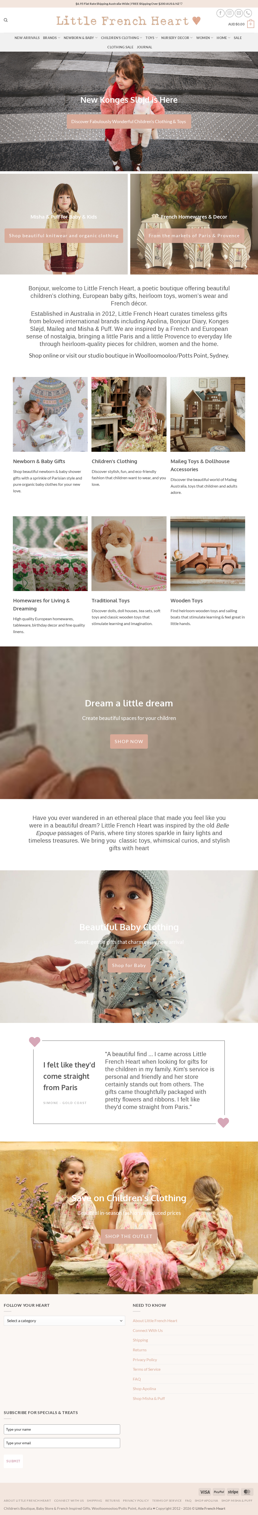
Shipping (140, 1339)
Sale (238, 38)
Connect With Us (148, 1330)
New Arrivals (27, 38)
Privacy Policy (145, 1359)
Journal (144, 47)
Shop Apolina (144, 1388)
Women (203, 38)
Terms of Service (146, 1369)
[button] (241, 24)
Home (222, 38)
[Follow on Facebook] (220, 13)
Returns (140, 1349)
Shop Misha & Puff (149, 1398)
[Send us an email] (239, 13)
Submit (13, 1461)
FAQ (137, 1378)
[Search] (6, 20)
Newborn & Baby (79, 38)
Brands (50, 38)
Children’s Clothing (120, 38)
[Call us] (248, 13)
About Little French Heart (155, 1320)
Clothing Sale (120, 47)
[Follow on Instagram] (229, 13)
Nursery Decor (175, 38)
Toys (150, 38)
